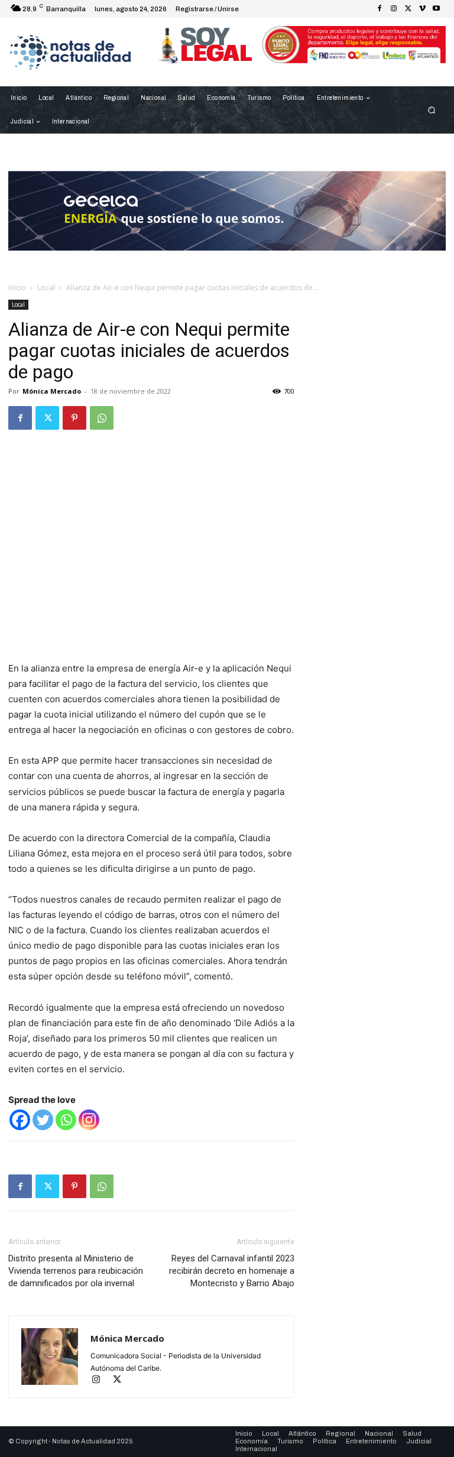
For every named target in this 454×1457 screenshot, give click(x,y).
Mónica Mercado (51, 391)
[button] (431, 110)
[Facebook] (379, 9)
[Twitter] (408, 9)
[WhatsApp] (102, 418)
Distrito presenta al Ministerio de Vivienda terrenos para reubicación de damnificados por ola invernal (75, 1271)
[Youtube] (436, 9)
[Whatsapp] (66, 1119)
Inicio (17, 288)
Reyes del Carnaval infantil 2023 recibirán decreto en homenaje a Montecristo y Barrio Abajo (231, 1271)
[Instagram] (394, 9)
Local (46, 288)
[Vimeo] (422, 9)
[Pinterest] (74, 418)
